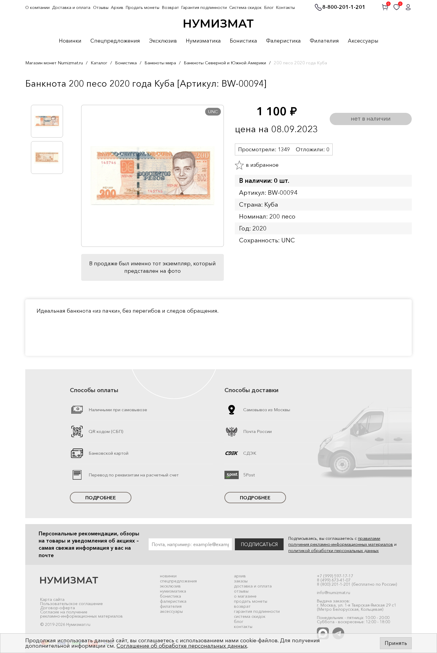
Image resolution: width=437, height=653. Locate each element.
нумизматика (173, 591)
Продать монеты (142, 7)
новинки (168, 576)
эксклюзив (170, 586)
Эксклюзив (163, 41)
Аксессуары (363, 41)
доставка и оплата (253, 586)
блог (238, 621)
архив (240, 576)
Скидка (38, 96)
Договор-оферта (57, 607)
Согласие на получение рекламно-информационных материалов (81, 614)
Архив (117, 7)
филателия (171, 606)
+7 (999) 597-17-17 (335, 576)
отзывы (241, 591)
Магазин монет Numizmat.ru (54, 63)
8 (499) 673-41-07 (333, 580)
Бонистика (243, 41)
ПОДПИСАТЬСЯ (259, 544)
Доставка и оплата (71, 7)
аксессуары (171, 611)
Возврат (170, 7)
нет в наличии (371, 118)
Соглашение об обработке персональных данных (182, 646)
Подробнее (100, 498)
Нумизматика (203, 41)
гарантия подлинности (257, 611)
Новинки (70, 41)
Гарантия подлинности (204, 7)
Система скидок (245, 7)
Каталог (99, 63)
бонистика (170, 596)
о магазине (245, 596)
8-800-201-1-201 (343, 7)
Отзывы (101, 7)
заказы (241, 581)
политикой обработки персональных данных (333, 550)
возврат (242, 606)
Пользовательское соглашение (71, 603)
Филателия (324, 41)
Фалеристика (283, 41)
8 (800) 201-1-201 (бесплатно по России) (357, 584)
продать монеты (250, 601)
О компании (37, 7)
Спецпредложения (115, 41)
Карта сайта (52, 599)
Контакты (285, 7)
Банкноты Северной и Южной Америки (225, 63)
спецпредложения (178, 581)
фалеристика (173, 601)
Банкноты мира (160, 63)
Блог (269, 7)
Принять (396, 643)
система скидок (249, 616)
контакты (243, 626)
